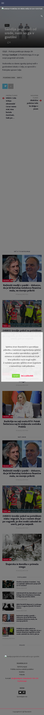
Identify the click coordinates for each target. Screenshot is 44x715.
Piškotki (22, 674)
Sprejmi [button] (15, 375)
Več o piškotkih (27, 375)
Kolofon (22, 672)
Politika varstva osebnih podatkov (22, 669)
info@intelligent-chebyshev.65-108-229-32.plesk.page (25, 679)
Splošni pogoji (22, 666)
